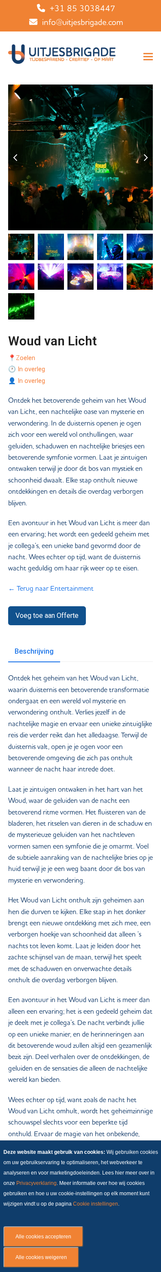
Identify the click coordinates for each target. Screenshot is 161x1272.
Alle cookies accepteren (43, 1237)
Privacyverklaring (36, 1183)
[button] (148, 56)
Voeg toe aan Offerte (47, 615)
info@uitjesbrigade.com (82, 22)
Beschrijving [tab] (34, 651)
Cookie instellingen (95, 1204)
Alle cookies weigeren (41, 1257)
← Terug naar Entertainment (51, 588)
